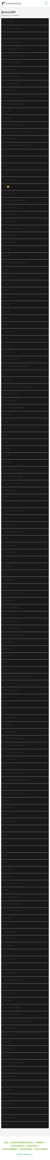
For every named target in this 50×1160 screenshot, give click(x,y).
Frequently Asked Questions (22, 1142)
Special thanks (26, 1149)
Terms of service (17, 1146)
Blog (6, 1142)
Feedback (39, 1142)
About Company (41, 1149)
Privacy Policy (32, 1146)
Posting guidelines (9, 1149)
